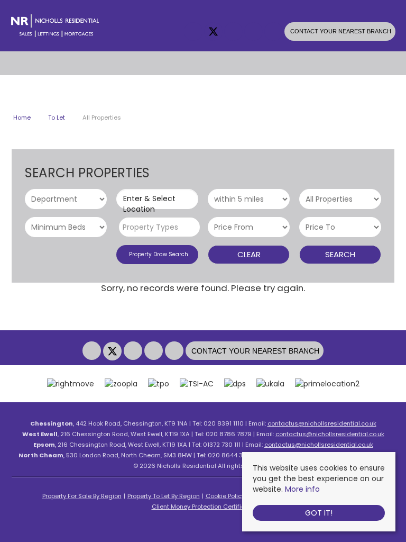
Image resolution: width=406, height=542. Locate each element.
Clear (249, 254)
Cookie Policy (225, 496)
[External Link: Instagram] (234, 32)
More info (302, 489)
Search (340, 254)
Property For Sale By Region (82, 496)
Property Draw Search (157, 254)
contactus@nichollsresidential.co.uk (321, 423)
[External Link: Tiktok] (274, 32)
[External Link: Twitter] (214, 32)
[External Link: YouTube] (254, 32)
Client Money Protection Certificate (203, 506)
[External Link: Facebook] (194, 32)
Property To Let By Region (163, 496)
